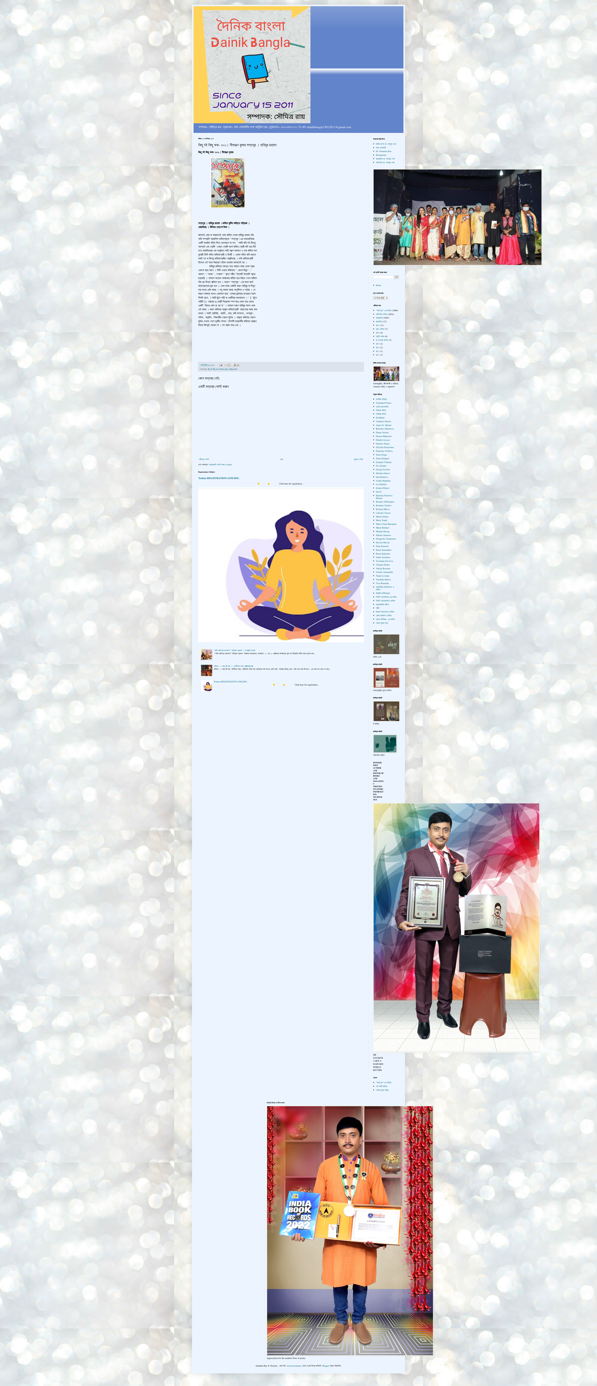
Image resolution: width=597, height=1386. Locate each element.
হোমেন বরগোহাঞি (382, 406)
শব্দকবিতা (379, 321)
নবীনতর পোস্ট (204, 459)
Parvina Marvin (383, 542)
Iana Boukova (382, 476)
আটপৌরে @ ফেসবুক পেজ (385, 162)
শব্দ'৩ (377, 343)
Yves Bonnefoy (382, 583)
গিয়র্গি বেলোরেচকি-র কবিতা (385, 600)
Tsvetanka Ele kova (384, 560)
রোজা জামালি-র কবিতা (384, 615)
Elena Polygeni (382, 458)
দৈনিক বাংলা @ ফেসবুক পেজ (386, 143)
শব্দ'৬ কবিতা (380, 328)
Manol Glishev (382, 516)
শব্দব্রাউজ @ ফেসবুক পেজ (385, 158)
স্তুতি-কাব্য (380, 336)
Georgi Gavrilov (383, 469)
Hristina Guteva (383, 473)
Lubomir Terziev (383, 512)
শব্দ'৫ (377, 325)
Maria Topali (381, 520)
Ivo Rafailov (381, 484)
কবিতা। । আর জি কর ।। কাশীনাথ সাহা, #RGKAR (233, 666)
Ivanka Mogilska (383, 480)
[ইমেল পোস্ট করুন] (221, 365)
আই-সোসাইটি (381, 147)
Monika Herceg (382, 531)
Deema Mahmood (383, 436)
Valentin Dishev (383, 564)
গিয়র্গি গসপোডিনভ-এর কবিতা (386, 596)
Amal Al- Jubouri (383, 425)
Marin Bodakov (383, 527)
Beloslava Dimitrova (385, 428)
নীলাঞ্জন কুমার (223, 369)
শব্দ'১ (377, 351)
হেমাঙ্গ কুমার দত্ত (382, 622)
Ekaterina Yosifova (384, 450)
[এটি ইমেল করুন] (226, 365)
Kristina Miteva (383, 509)
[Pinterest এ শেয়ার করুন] (238, 365)
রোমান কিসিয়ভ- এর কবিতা (385, 619)
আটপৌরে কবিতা (381, 314)
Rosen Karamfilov (384, 549)
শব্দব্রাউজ (379, 317)
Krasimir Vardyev (384, 505)
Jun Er (379, 491)
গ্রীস (377, 607)
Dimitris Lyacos (383, 439)
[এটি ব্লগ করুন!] (229, 365)
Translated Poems (383, 402)
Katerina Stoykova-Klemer (384, 497)
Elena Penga (381, 454)
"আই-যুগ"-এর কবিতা (383, 310)
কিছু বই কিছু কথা (213, 369)
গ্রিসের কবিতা (381, 410)
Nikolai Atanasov (383, 535)
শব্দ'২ (377, 354)
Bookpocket (381, 154)
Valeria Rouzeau (383, 568)
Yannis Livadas (382, 575)
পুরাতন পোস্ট (358, 459)
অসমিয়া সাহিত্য (381, 399)
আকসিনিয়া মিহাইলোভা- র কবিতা (385, 588)
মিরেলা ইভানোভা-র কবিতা (385, 611)
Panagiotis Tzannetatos (386, 538)
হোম (281, 459)
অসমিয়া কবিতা (381, 413)
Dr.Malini (380, 417)
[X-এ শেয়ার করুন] (232, 365)
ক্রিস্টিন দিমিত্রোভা (383, 593)
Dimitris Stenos (383, 443)
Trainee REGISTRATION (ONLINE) (218, 478)
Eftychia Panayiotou (385, 447)
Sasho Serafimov (383, 557)
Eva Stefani (381, 465)
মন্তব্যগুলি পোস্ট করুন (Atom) (220, 464)
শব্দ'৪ (377, 332)
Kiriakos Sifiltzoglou (385, 501)
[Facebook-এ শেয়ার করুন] (235, 365)
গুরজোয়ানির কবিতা (382, 604)
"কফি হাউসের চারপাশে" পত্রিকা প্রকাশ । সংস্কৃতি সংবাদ (234, 650)
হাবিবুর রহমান (233, 369)
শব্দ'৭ (377, 347)
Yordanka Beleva (383, 579)
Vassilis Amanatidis (384, 572)
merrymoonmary (294, 1365)
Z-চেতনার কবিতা (382, 339)
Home (378, 285)
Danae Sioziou (382, 432)
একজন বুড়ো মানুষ (382, 1089)
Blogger (325, 1365)
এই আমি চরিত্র (381, 1086)
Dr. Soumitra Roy (383, 151)
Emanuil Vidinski (383, 462)
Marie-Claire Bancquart (386, 523)
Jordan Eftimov (383, 487)
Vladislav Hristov (383, 421)
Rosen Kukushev (383, 553)
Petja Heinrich (382, 546)
